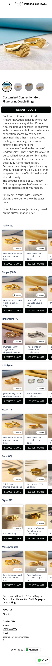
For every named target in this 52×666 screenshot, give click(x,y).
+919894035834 (10, 629)
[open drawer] (4, 4)
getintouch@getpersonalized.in (16, 638)
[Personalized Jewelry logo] (19, 4)
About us (7, 614)
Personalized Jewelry (36, 4)
